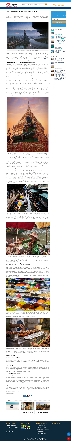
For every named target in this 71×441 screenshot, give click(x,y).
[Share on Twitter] (26, 396)
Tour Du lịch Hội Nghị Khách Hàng (48, 0)
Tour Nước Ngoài (27, 8)
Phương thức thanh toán (41, 427)
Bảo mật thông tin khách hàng (42, 429)
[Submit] (46, 4)
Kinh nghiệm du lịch (36, 8)
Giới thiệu (12, 8)
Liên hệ (42, 8)
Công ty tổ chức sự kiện (41, 433)
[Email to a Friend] (28, 396)
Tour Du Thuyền (58, 0)
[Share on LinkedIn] (31, 396)
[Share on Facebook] (24, 396)
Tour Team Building (37, 0)
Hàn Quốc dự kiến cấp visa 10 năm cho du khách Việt (59, 66)
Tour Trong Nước (19, 8)
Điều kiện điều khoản (40, 425)
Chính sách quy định (40, 431)
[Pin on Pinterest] (29, 396)
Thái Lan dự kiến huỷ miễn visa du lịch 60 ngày (59, 59)
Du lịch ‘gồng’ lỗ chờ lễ (59, 62)
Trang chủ (8, 8)
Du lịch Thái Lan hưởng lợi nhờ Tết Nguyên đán (60, 71)
